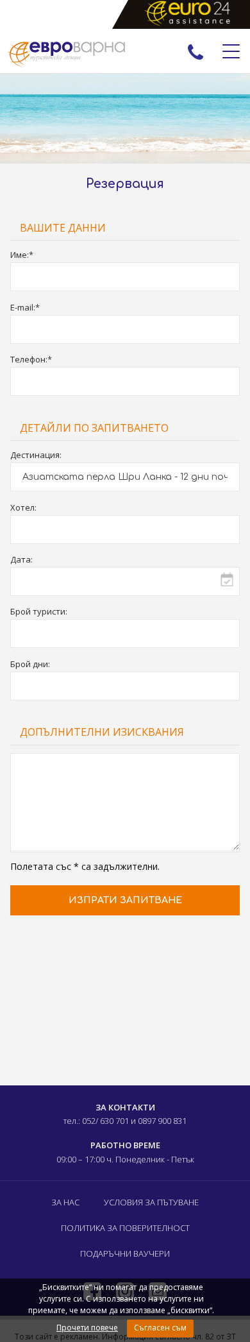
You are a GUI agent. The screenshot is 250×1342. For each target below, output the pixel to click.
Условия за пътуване (151, 1202)
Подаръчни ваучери (125, 1253)
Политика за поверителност (125, 1228)
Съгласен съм (160, 1327)
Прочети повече (87, 1327)
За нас (65, 1202)
